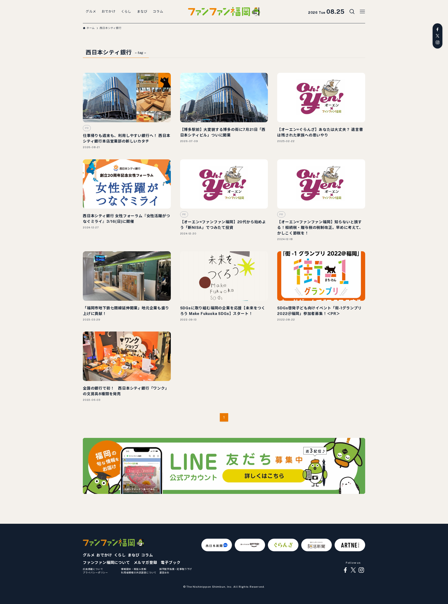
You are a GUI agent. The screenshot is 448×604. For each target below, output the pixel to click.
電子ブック (170, 562)
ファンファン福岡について (106, 562)
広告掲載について (93, 569)
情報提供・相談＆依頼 (133, 569)
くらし (120, 555)
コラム (147, 555)
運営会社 (164, 572)
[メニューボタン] (362, 11)
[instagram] (437, 42)
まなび (133, 555)
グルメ (88, 555)
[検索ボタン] (352, 11)
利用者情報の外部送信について (138, 572)
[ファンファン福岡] (224, 11)
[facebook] (437, 29)
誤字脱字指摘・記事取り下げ (175, 569)
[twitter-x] (437, 36)
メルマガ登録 (145, 562)
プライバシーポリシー (95, 572)
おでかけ (104, 555)
